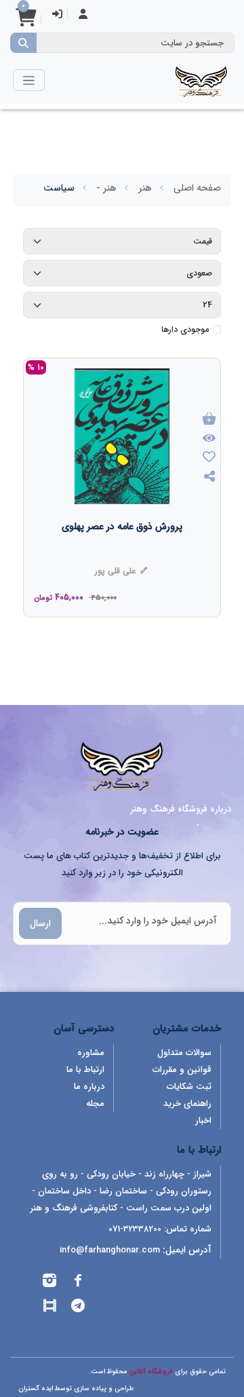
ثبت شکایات (189, 1086)
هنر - (106, 187)
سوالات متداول (184, 1053)
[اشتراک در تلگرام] (77, 1308)
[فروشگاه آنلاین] (201, 80)
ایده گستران (35, 1388)
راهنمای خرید (187, 1103)
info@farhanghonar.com (110, 1250)
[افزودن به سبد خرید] (209, 419)
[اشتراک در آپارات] (49, 1308)
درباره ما (89, 1086)
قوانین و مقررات (181, 1070)
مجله (95, 1103)
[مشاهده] (209, 439)
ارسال (40, 923)
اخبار (203, 1120)
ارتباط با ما (85, 1070)
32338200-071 (134, 1229)
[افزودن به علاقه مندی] (209, 458)
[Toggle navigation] (29, 79)
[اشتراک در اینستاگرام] (49, 1283)
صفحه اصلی (197, 187)
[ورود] (57, 15)
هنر (145, 187)
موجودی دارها (185, 330)
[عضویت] (83, 15)
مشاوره (90, 1053)
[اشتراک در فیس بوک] (77, 1283)
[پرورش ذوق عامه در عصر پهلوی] (122, 553)
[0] (26, 22)
